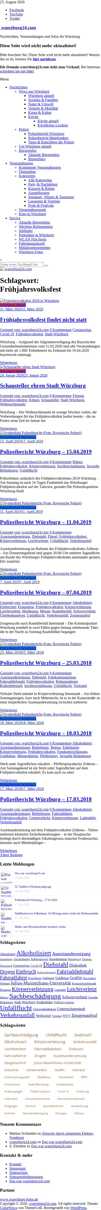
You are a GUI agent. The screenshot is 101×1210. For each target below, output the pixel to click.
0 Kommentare (61, 330)
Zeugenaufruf (80, 615)
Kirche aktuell (48, 121)
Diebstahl (39, 536)
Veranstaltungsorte (32, 210)
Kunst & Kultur (39, 113)
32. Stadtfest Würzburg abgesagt (33, 886)
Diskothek (78, 965)
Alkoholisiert (82, 603)
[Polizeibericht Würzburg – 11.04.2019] (41, 503)
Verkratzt (80, 686)
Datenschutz (18, 1173)
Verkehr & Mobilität (43, 108)
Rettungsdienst (67, 681)
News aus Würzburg (34, 91)
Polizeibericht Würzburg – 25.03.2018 (46, 663)
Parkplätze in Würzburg (36, 235)
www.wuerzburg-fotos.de (19, 1199)
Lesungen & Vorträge (44, 201)
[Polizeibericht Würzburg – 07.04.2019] (41, 574)
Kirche (33, 117)
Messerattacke (27, 756)
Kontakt (15, 1164)
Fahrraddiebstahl (12, 681)
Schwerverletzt (84, 611)
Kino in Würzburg (32, 214)
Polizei (24, 129)
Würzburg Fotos (31, 252)
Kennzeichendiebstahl (84, 983)
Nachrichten (18, 87)
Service (14, 218)
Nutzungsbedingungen (26, 1177)
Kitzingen (5, 990)
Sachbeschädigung (71, 466)
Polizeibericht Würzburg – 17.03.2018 (46, 799)
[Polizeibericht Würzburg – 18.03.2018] (41, 714)
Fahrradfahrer (62, 814)
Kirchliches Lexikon (53, 125)
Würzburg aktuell (41, 96)
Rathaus (4, 997)
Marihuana (30, 611)
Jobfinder (26, 231)
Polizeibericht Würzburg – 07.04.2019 (46, 592)
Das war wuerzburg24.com (30, 873)
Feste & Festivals (41, 205)
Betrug (55, 747)
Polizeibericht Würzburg (46, 134)
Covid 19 (7, 334)
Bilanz (77, 462)
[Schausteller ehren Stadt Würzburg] (27, 367)
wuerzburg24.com (18, 27)
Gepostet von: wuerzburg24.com (24, 330)
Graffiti (76, 978)
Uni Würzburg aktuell (35, 146)
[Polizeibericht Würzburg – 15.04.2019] (41, 433)
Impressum (17, 1168)
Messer (45, 611)
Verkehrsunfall (80, 541)
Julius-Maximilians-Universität (41, 983)
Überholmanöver (12, 615)
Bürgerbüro (36, 159)
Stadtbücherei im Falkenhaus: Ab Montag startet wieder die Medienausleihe (56, 913)
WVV (66, 1016)
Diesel (52, 536)
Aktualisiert (8, 954)
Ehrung (78, 396)
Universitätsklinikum (44, 1009)
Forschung (35, 978)
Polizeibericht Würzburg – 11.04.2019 (45, 522)
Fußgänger (48, 978)
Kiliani (34, 400)
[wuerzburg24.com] (50, 269)
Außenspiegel (39, 959)
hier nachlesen (44, 59)
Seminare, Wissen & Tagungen (51, 197)
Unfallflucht (28, 470)
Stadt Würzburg (56, 334)
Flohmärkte (27, 172)
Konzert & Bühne (41, 189)
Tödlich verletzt (64, 1002)
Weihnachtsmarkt (13, 404)
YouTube (16, 14)
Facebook (16, 10)
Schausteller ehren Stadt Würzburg (43, 385)
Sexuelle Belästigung (75, 756)
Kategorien (27, 176)
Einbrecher (8, 607)
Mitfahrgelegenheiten (34, 248)
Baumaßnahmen (58, 959)
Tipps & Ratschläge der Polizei (51, 142)
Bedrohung (40, 747)
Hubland (5, 983)
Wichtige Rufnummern (36, 227)
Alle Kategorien (40, 180)
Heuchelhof (89, 978)
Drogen (7, 971)
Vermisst (57, 1016)
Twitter (14, 18)
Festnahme (26, 607)
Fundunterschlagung (72, 752)
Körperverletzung (42, 466)
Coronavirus (82, 330)
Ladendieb (88, 818)
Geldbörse (7, 756)
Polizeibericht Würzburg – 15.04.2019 (46, 452)
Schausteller (50, 400)
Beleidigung (41, 814)
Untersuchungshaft (71, 1009)
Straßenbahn (44, 1002)
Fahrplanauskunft (32, 243)
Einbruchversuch (46, 972)
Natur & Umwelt (40, 104)
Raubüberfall (61, 611)
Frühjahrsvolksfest (29, 334)
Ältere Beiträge (11, 855)
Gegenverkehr (39, 818)
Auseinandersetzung (15, 536)
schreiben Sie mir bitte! (17, 71)
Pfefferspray (49, 756)
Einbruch (26, 971)
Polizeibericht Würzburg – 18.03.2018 (46, 733)
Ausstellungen (38, 193)
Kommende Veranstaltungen (40, 167)
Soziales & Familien (43, 100)
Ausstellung (6, 959)
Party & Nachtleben (43, 184)
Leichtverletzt (38, 541)
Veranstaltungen (21, 163)
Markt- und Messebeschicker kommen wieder (40, 926)
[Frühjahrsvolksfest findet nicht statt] (29, 301)
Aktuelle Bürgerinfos (43, 155)
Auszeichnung (22, 959)
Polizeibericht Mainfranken (48, 138)
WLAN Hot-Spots (32, 239)
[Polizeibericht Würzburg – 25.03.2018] (41, 644)
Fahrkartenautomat (62, 677)
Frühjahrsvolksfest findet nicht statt (43, 320)
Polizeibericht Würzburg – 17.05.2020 (36, 900)
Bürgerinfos (27, 151)
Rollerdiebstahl (11, 686)
